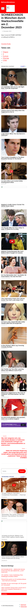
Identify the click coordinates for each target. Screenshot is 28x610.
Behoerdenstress (8, 2)
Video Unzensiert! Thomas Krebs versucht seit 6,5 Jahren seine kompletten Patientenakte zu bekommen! (13, 589)
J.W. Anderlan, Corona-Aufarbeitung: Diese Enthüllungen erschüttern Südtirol (12, 575)
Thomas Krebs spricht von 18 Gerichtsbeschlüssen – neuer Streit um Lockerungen (13, 580)
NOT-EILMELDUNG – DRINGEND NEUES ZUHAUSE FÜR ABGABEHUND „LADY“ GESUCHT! (13, 571)
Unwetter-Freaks (6, 44)
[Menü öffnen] (2, 8)
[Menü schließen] (7, 7)
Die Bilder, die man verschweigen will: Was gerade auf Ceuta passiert (13, 584)
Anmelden (4, 594)
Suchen (22, 471)
